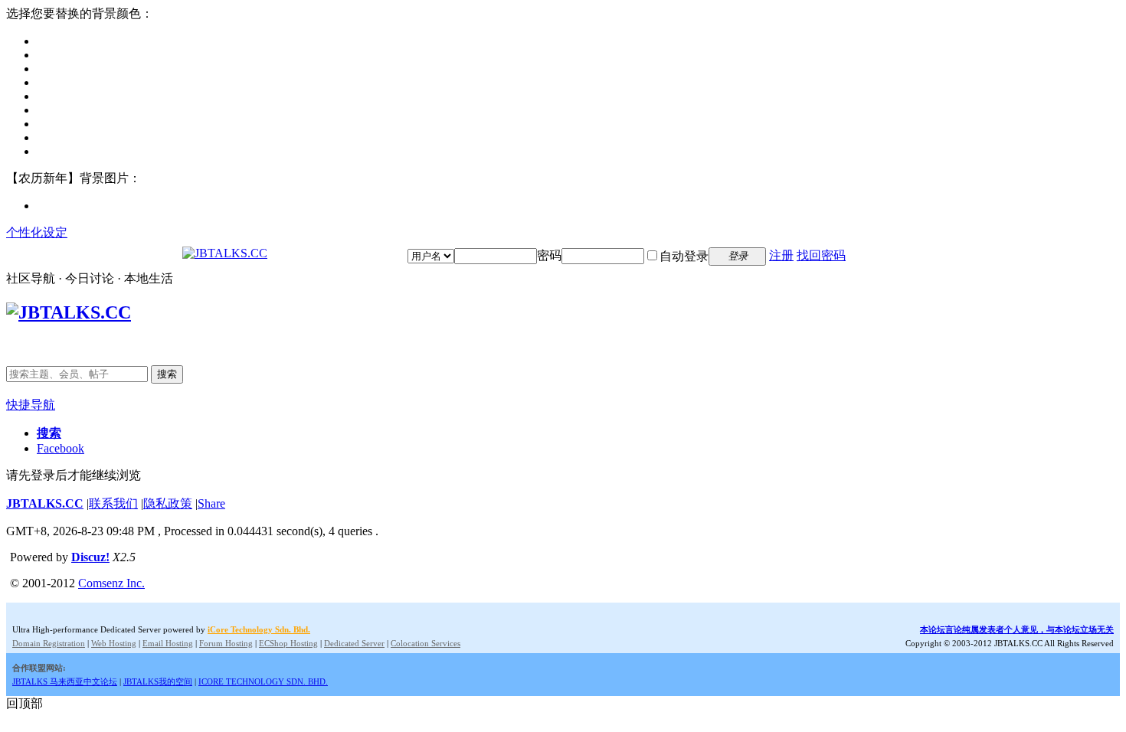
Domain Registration (48, 643)
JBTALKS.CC (44, 503)
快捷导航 (30, 404)
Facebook (60, 448)
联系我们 (113, 503)
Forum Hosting (226, 643)
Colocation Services (425, 643)
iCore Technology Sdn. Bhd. (259, 629)
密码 (549, 255)
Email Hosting (167, 643)
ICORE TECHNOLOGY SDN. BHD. (263, 681)
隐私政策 (167, 503)
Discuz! (90, 557)
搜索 (167, 374)
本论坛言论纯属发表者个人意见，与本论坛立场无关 (1017, 629)
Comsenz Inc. (111, 583)
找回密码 (821, 255)
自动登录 (684, 256)
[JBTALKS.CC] (224, 253)
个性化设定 (36, 232)
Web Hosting (113, 643)
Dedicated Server (354, 643)
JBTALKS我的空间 (157, 681)
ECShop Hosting (288, 643)
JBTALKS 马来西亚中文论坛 (64, 681)
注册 (781, 255)
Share (211, 503)
